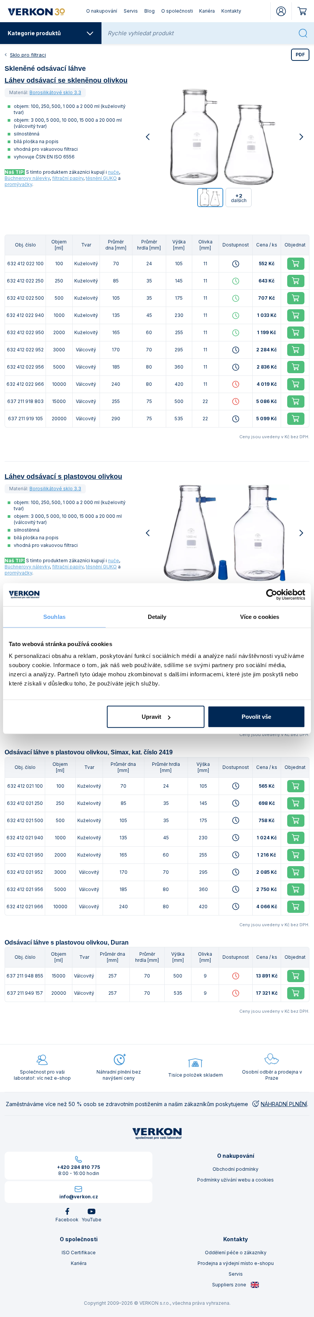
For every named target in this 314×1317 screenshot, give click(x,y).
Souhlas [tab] (54, 616)
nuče (113, 172)
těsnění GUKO (101, 178)
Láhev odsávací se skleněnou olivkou (66, 80)
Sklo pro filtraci (28, 55)
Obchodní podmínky (235, 1169)
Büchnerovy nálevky (27, 178)
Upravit (151, 716)
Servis (131, 11)
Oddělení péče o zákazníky (236, 1252)
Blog (149, 11)
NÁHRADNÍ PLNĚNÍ (284, 1104)
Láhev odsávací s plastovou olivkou (63, 476)
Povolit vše (256, 716)
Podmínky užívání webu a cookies (235, 1180)
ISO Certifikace (79, 1252)
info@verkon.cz (78, 1196)
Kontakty (231, 11)
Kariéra (207, 11)
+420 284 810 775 (78, 1167)
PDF (300, 54)
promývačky (18, 184)
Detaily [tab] (157, 616)
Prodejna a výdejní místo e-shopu (236, 1263)
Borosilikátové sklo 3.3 (55, 92)
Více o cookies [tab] (259, 616)
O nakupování (101, 11)
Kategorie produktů (34, 33)
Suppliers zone (229, 1285)
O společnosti (177, 11)
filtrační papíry (67, 178)
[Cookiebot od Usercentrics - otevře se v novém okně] (271, 594)
